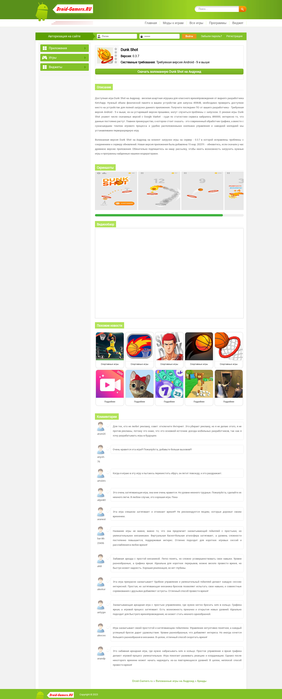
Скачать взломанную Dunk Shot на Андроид (169, 71)
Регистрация (234, 36)
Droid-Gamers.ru (142, 680)
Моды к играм (173, 23)
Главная (151, 23)
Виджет (237, 23)
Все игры (196, 23)
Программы (217, 23)
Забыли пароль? (211, 36)
